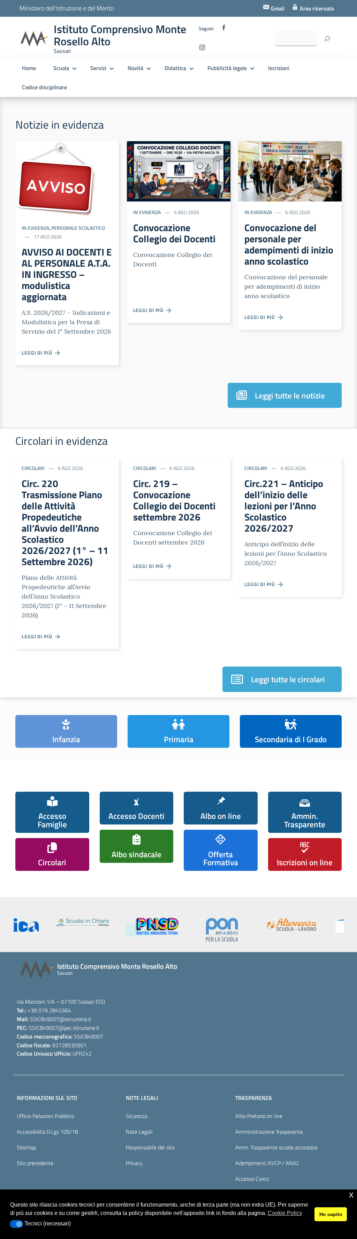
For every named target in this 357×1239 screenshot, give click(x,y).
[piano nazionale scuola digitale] (179, 927)
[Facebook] (223, 29)
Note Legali (139, 1131)
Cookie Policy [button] (285, 1213)
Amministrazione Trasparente (269, 1131)
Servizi (98, 68)
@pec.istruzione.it (78, 1028)
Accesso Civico (252, 1179)
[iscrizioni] (39, 925)
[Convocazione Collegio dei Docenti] (178, 170)
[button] (16, 1224)
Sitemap (26, 1147)
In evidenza (35, 227)
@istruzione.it (75, 1019)
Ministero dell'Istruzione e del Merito (67, 8)
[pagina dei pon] (248, 930)
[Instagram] (202, 49)
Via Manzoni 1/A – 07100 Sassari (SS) (61, 1001)
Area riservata (316, 8)
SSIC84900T (44, 1019)
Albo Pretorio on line (258, 1116)
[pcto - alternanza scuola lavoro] (318, 924)
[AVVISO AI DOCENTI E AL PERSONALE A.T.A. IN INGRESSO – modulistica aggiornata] (55, 178)
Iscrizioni (278, 68)
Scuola (61, 68)
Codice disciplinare (44, 87)
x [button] (351, 1194)
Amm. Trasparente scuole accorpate (276, 1147)
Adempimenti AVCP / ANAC (267, 1163)
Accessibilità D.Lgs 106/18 (47, 1131)
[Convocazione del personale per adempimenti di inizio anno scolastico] (290, 170)
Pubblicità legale (227, 68)
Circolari (33, 468)
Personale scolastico (78, 227)
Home (29, 68)
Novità (135, 68)
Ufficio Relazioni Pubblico (45, 1116)
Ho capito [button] (330, 1214)
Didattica (175, 68)
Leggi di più (38, 352)
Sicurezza (136, 1116)
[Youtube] (216, 49)
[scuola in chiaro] (109, 922)
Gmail (276, 8)
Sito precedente (35, 1163)
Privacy (134, 1163)
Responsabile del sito (150, 1147)
